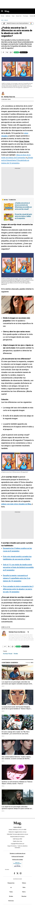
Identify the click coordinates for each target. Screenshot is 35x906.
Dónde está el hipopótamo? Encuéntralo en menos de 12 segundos (17, 160)
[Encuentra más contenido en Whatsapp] (11, 52)
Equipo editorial (17, 827)
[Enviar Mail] (2, 96)
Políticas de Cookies (17, 859)
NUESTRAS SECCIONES (17, 878)
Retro (24, 892)
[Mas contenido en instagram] (20, 873)
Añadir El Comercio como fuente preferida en (18, 23)
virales (16, 653)
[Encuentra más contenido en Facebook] (3, 52)
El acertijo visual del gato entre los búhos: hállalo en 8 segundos (23, 216)
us (11, 887)
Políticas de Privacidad (17, 856)
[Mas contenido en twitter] (17, 873)
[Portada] (17, 825)
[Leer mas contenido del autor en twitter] (28, 632)
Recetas (24, 896)
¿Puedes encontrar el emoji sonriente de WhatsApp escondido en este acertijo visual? (23, 206)
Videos (24, 883)
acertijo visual (7, 653)
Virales (11, 896)
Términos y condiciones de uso (17, 853)
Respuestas (11, 883)
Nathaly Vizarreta (9, 97)
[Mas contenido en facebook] (14, 873)
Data (24, 887)
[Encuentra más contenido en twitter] (7, 52)
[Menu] (3, 11)
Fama (11, 892)
